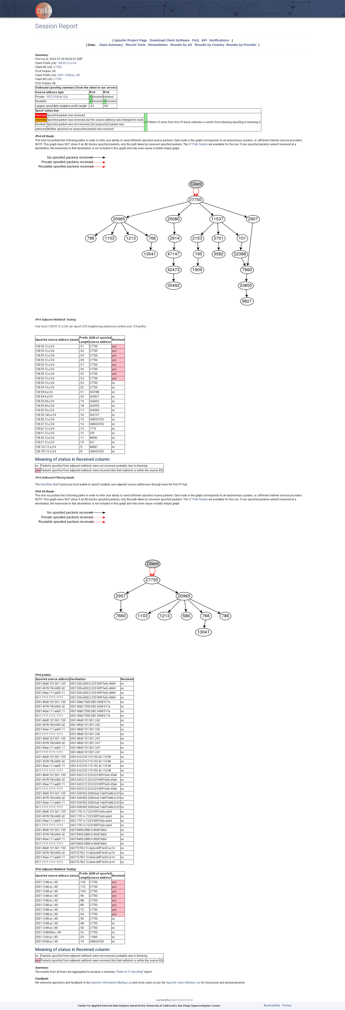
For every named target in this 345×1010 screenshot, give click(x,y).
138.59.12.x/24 (66, 63)
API (204, 40)
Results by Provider (241, 45)
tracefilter (46, 484)
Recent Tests (136, 45)
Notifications (219, 40)
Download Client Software (170, 40)
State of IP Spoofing (129, 971)
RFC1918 (53, 96)
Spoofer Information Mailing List (111, 982)
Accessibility (272, 1005)
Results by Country (209, 45)
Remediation (158, 45)
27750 (57, 67)
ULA (65, 96)
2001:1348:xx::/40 (68, 75)
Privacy (286, 1005)
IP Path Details (198, 144)
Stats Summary (111, 45)
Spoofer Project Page (130, 40)
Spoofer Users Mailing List (183, 982)
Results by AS (181, 45)
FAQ (195, 40)
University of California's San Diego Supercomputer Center (183, 1005)
